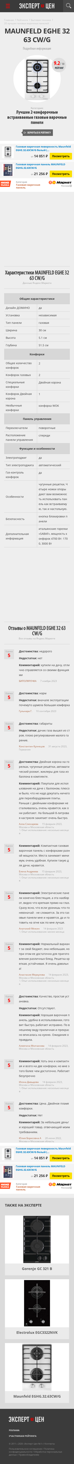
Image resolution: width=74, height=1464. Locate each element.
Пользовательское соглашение (25, 1448)
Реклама (14, 1430)
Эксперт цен (37, 6)
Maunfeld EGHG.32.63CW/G (37, 1396)
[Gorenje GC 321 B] (37, 1239)
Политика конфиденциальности (31, 1450)
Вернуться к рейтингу (37, 132)
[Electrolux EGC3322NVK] (37, 1303)
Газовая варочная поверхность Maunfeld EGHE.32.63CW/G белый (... (43, 148)
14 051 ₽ (39, 156)
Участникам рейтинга (23, 1435)
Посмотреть (61, 156)
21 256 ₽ (39, 173)
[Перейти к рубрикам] (8, 6)
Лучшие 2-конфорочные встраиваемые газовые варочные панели (37, 117)
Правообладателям (29, 1454)
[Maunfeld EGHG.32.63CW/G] (37, 1367)
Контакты (50, 1443)
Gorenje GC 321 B (37, 1268)
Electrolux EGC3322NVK (37, 1332)
